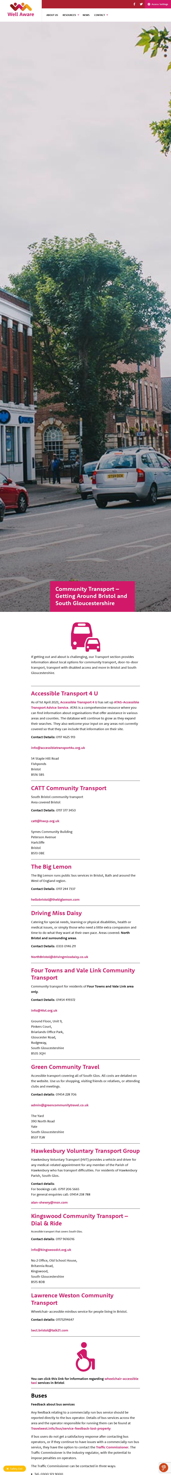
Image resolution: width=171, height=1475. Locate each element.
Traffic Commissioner (112, 1447)
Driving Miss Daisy (56, 913)
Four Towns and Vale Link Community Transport (83, 973)
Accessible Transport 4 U (64, 693)
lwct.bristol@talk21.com (49, 1330)
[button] (134, 4)
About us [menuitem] (52, 15)
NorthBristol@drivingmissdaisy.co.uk (59, 957)
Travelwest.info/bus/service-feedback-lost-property (71, 1428)
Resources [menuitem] (69, 15)
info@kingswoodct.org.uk (51, 1249)
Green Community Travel (65, 1066)
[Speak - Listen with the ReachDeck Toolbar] (163, 1467)
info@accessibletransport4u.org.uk (58, 748)
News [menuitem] (86, 15)
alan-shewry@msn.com (49, 1202)
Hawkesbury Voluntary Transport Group (85, 1150)
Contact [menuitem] (99, 15)
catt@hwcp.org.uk (45, 821)
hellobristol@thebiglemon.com (55, 899)
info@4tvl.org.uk (44, 1010)
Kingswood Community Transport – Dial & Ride (79, 1219)
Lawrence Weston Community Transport (72, 1298)
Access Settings (160, 4)
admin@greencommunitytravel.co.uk (60, 1105)
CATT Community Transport (68, 788)
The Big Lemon (51, 866)
